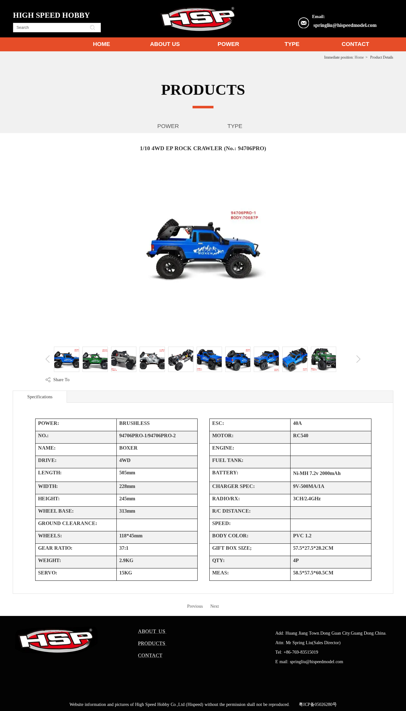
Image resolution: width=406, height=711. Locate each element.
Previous (195, 606)
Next (214, 606)
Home (359, 57)
